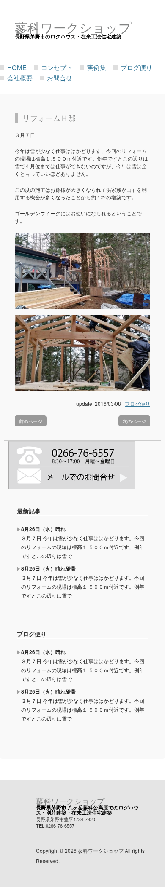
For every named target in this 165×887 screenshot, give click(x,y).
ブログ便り (136, 67)
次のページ (134, 421)
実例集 (96, 67)
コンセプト (57, 67)
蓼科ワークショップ (70, 800)
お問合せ (59, 78)
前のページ (30, 421)
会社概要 (20, 78)
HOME (17, 67)
